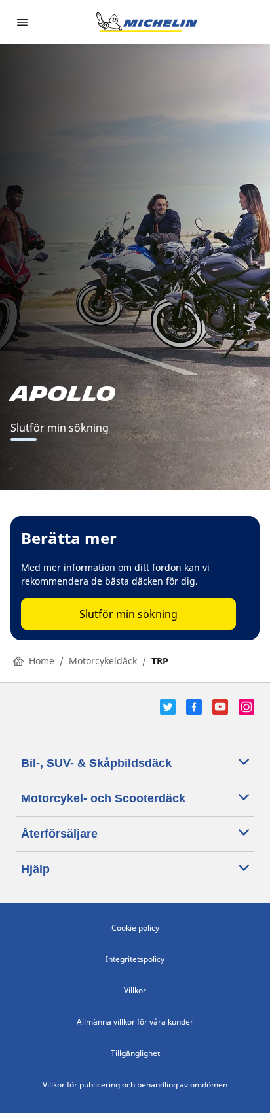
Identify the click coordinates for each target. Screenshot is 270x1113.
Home (41, 661)
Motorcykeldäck (103, 661)
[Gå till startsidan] (146, 22)
